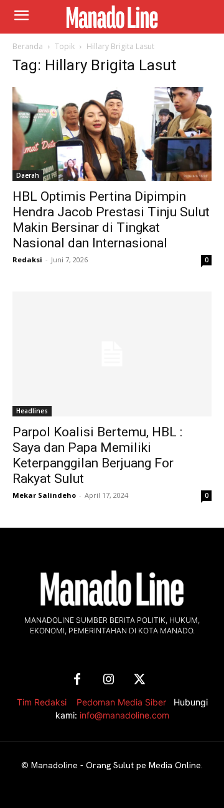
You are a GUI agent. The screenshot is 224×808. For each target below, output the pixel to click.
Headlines (32, 410)
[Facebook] (77, 680)
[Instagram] (108, 680)
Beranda (27, 46)
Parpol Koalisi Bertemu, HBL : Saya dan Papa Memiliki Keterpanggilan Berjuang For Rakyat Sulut (97, 455)
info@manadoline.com (124, 715)
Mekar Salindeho (44, 495)
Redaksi (27, 259)
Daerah (27, 175)
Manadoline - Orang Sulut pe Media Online (116, 765)
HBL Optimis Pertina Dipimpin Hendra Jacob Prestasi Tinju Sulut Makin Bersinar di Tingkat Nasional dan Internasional (111, 219)
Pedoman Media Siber (121, 702)
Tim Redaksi (42, 702)
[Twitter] (139, 680)
